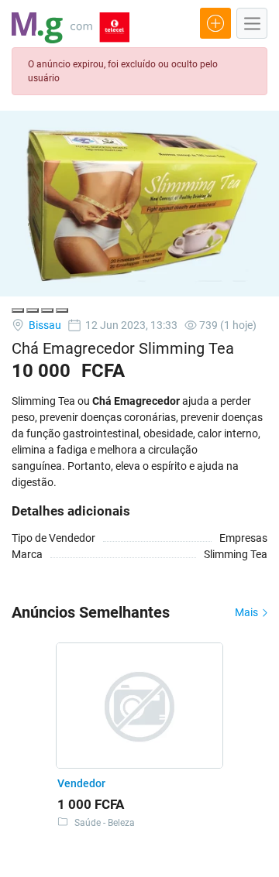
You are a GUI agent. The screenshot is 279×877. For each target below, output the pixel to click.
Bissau (43, 325)
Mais (247, 612)
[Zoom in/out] (62, 310)
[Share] (32, 310)
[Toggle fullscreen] (47, 310)
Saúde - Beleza (104, 822)
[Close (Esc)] (18, 310)
